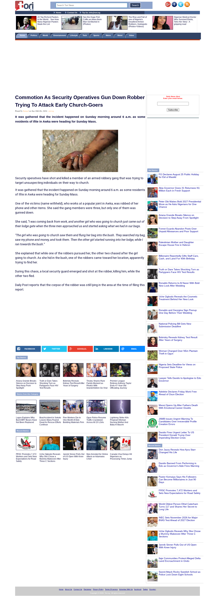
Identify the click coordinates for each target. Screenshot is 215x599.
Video (132, 35)
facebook (137, 589)
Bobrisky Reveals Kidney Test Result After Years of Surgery (178, 338)
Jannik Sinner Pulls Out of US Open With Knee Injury (73, 456)
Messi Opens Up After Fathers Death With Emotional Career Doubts (178, 406)
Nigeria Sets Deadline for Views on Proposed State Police (177, 365)
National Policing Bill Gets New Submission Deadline (175, 325)
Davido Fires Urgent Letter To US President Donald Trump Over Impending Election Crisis (176, 435)
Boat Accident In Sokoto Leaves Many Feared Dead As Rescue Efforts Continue (50, 421)
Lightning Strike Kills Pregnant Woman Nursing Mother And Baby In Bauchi (119, 421)
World (45, 35)
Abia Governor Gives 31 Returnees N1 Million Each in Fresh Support (179, 189)
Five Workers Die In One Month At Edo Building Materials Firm (73, 419)
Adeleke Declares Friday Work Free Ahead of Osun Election (178, 393)
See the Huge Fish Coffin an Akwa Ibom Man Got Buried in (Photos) (92, 20)
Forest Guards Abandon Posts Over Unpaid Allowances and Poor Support (178, 230)
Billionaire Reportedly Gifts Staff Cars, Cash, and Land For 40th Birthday (179, 257)
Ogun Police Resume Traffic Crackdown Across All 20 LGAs (96, 419)
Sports (96, 35)
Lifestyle (74, 35)
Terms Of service (111, 589)
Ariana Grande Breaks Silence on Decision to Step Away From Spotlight (179, 216)
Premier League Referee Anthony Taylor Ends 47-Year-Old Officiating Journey (120, 384)
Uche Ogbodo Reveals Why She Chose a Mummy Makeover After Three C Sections (180, 534)
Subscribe (173, 110)
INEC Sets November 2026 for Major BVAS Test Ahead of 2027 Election (178, 519)
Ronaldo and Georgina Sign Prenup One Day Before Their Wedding (178, 311)
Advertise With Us (126, 589)
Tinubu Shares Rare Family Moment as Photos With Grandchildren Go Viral (97, 384)
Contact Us (72, 13)
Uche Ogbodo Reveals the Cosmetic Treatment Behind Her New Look (178, 298)
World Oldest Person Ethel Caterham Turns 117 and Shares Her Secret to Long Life (178, 507)
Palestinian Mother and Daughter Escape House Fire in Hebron (176, 243)
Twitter (145, 589)
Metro (108, 35)
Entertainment (59, 35)
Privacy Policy (98, 589)
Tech (85, 35)
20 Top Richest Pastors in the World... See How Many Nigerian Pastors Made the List (48, 20)
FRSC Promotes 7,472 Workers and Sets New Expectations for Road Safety (179, 491)
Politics (34, 35)
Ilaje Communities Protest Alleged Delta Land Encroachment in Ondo (180, 559)
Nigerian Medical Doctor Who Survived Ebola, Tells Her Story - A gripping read (185, 20)
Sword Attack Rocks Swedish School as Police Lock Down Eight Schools (179, 573)
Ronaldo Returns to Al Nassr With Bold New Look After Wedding (179, 284)
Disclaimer (87, 589)
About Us (68, 589)
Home (58, 13)
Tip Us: (91, 13)
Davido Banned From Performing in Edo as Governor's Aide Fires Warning (179, 464)
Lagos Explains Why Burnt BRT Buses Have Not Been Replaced (26, 419)
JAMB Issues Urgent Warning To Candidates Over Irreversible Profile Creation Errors (178, 421)
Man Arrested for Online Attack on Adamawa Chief (97, 456)
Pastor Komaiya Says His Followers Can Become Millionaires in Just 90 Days (177, 479)
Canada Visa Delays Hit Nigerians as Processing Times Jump (121, 456)
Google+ (152, 589)
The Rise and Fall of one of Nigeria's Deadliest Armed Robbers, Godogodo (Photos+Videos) (137, 22)
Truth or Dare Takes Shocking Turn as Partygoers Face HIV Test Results (179, 270)
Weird (120, 35)
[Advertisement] (107, 65)
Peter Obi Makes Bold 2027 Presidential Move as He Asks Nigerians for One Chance (180, 204)
